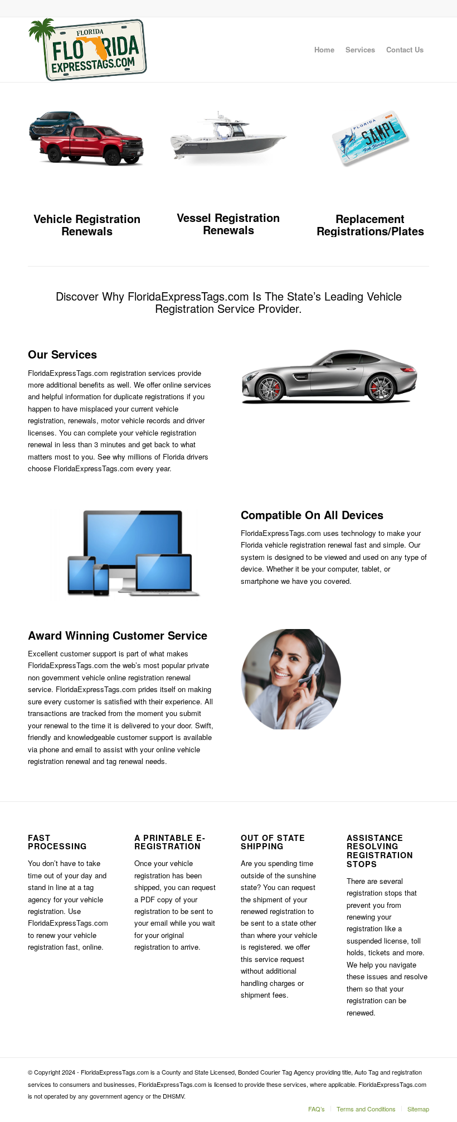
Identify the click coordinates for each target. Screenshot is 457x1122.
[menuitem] (324, 49)
